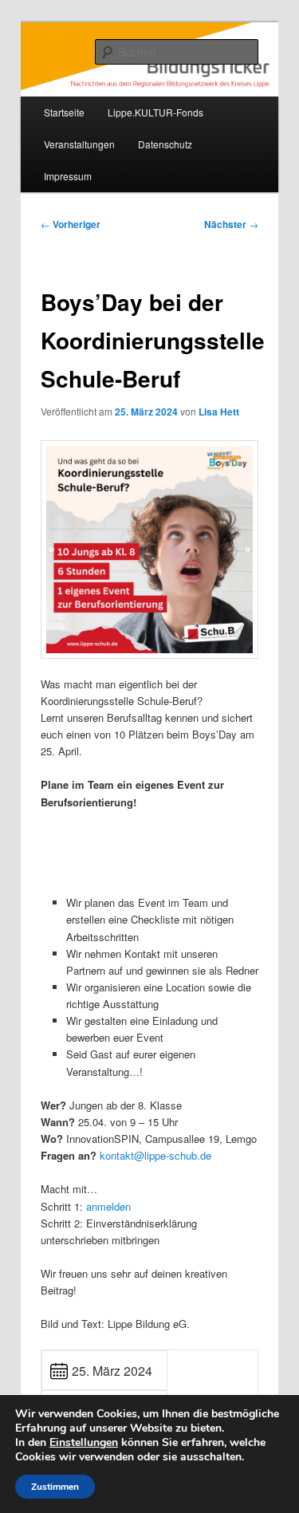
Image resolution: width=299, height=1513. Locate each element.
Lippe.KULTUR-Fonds (155, 112)
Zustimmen (55, 1486)
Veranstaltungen (79, 144)
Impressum (68, 176)
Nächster (231, 224)
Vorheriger (70, 224)
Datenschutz (165, 144)
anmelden (108, 1206)
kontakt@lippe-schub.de (155, 1155)
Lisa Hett (219, 411)
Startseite (64, 112)
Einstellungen (83, 1443)
